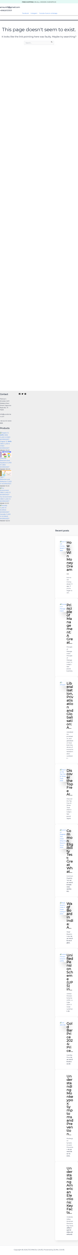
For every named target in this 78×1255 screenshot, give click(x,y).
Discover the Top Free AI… (70, 782)
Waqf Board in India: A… (70, 915)
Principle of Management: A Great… (70, 623)
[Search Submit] (52, 42)
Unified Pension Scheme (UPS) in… (70, 972)
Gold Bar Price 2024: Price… (70, 1037)
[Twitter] (22, 394)
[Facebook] (19, 394)
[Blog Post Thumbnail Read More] (63, 546)
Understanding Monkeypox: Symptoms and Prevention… (70, 1105)
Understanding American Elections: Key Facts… (70, 1190)
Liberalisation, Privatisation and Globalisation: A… (70, 705)
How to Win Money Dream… (70, 557)
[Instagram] (25, 394)
